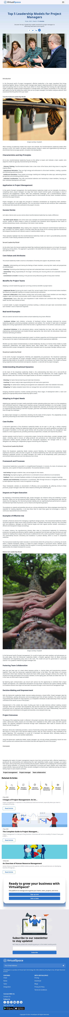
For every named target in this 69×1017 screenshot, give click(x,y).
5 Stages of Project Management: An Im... (20, 800)
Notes (5, 981)
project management (25, 83)
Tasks (5, 984)
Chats (5, 978)
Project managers (8, 201)
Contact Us (6, 996)
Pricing (36, 978)
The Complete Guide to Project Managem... (21, 831)
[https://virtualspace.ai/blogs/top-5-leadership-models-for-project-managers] (39, 30)
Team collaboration (39, 772)
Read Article (9, 808)
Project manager (25, 772)
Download (37, 981)
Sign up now (34, 894)
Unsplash (39, 142)
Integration (7, 987)
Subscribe (34, 952)
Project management (10, 772)
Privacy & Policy (39, 987)
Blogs (36, 984)
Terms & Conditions (40, 990)
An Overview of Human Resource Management (22, 863)
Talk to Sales (34, 898)
